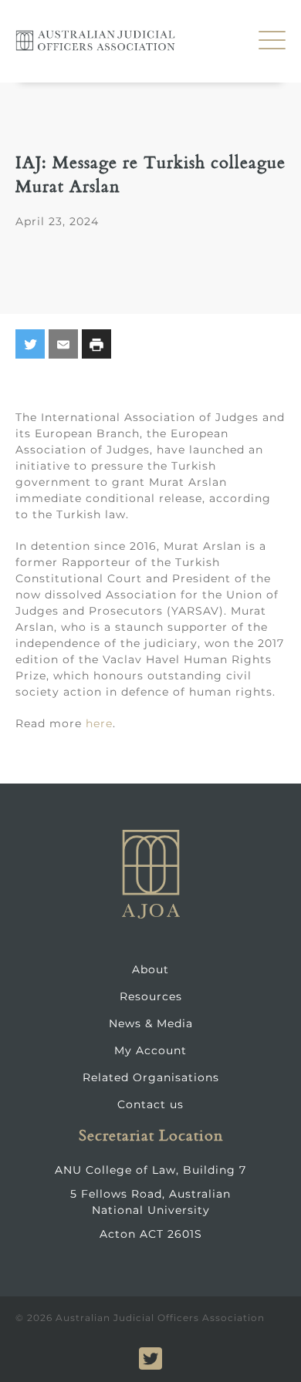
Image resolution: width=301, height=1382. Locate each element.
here (99, 723)
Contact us (150, 1104)
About (150, 969)
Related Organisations (151, 1077)
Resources (151, 996)
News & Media (151, 1023)
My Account (150, 1050)
